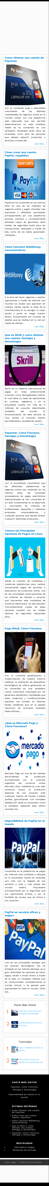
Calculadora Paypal (24, 1147)
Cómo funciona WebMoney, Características (26, 1122)
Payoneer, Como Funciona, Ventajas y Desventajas (25, 1134)
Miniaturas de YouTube (24, 1150)
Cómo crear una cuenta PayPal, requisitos (24, 1116)
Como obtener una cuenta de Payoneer (25, 1111)
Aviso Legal (10, 1162)
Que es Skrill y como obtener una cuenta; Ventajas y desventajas (24, 1128)
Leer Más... (39, 143)
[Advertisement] (24, 25)
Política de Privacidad (30, 1162)
